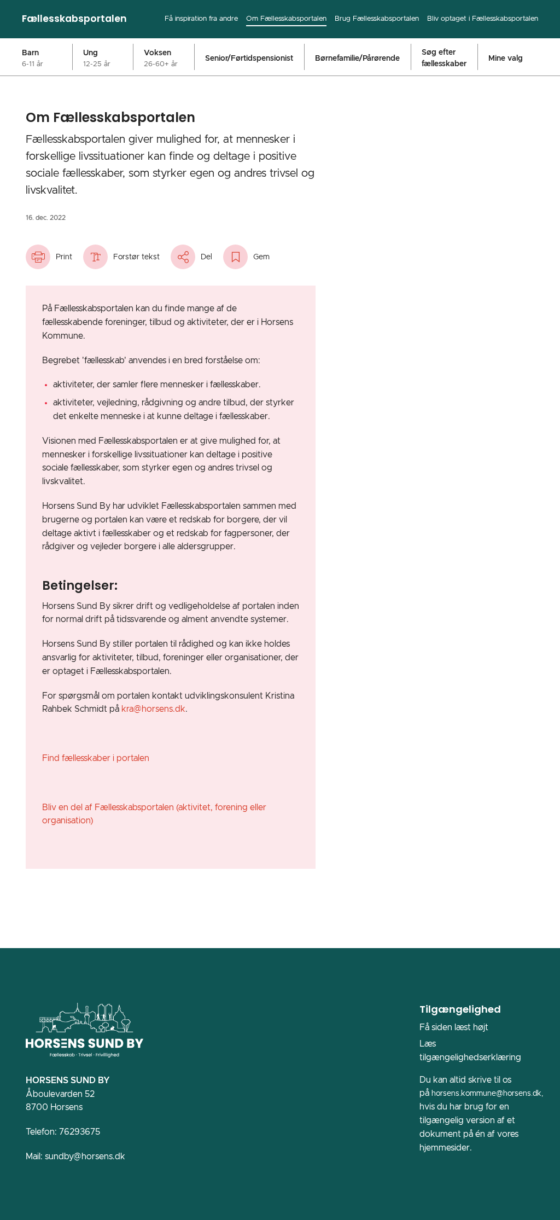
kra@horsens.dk (153, 709)
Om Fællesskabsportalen (286, 18)
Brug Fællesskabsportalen (377, 18)
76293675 (79, 1132)
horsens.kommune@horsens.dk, (487, 1093)
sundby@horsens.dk (85, 1156)
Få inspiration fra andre (201, 18)
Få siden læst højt (453, 1027)
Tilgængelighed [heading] (460, 1009)
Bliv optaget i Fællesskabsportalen (482, 18)
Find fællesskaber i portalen (95, 758)
